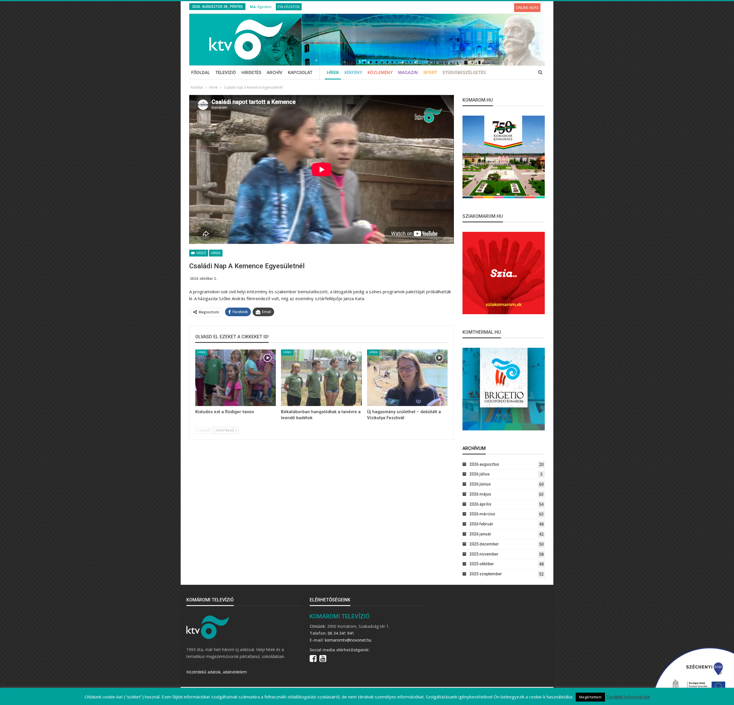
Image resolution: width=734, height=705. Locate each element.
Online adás (527, 7)
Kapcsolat (300, 72)
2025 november (484, 554)
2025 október (481, 564)
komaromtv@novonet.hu (348, 640)
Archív (274, 72)
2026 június (480, 484)
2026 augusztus (484, 464)
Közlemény (380, 72)
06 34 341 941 (341, 633)
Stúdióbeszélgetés (464, 72)
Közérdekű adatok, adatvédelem (216, 672)
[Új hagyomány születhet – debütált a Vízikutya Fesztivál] (407, 377)
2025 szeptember (485, 574)
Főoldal (200, 72)
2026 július (479, 474)
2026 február (481, 524)
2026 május (480, 494)
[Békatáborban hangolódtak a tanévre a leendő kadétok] (321, 377)
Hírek (333, 72)
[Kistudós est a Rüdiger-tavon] (235, 377)
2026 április (480, 504)
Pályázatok (289, 6)
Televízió (225, 72)
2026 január (480, 534)
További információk (628, 697)
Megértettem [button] (590, 697)
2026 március (482, 514)
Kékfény (353, 72)
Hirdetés (251, 72)
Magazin (408, 72)
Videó (200, 253)
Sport (430, 72)
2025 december (484, 544)
